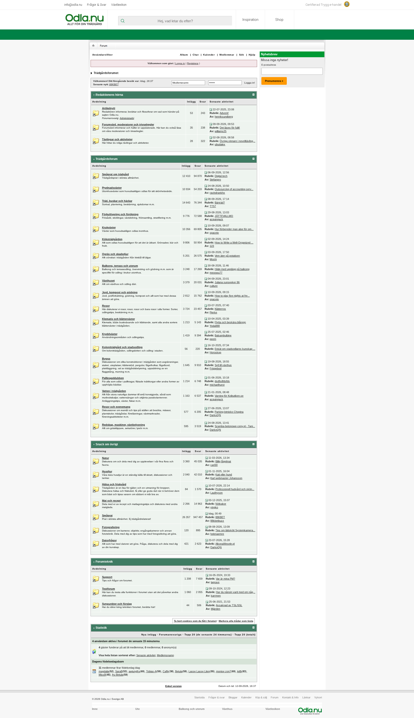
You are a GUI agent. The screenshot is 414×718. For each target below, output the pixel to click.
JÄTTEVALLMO (224, 216)
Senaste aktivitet (145, 655)
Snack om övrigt (107, 444)
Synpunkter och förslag (117, 603)
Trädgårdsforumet (106, 73)
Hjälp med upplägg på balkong (232, 269)
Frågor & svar (216, 697)
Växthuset (108, 280)
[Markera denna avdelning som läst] (95, 112)
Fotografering (111, 527)
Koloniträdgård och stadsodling (122, 347)
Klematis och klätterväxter (118, 318)
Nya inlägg (148, 634)
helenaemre (217, 533)
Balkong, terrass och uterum (120, 265)
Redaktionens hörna (109, 94)
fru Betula (117, 674)
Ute (137, 708)
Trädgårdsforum (107, 159)
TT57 (213, 206)
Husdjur (107, 471)
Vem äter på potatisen (227, 255)
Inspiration (250, 20)
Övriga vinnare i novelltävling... (237, 141)
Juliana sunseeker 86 (227, 282)
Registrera (192, 63)
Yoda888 (215, 325)
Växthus (227, 708)
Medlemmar (226, 54)
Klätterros (220, 308)
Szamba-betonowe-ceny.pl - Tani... (235, 426)
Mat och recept (111, 500)
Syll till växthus (223, 365)
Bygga (106, 358)
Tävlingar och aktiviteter (117, 139)
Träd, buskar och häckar (117, 200)
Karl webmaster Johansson (226, 478)
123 (212, 245)
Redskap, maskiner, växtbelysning (123, 424)
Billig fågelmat (223, 461)
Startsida (199, 697)
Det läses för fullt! (230, 127)
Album (184, 54)
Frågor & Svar (96, 4)
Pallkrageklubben (113, 378)
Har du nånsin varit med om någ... (235, 592)
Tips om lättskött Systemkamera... (235, 530)
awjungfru (134, 671)
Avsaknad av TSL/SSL (229, 605)
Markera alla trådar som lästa (236, 621)
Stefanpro (215, 179)
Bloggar (233, 697)
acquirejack (216, 219)
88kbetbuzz (217, 520)
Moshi (213, 259)
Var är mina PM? (225, 578)
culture (214, 285)
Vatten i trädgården (114, 391)
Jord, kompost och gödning (120, 292)
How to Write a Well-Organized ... (234, 242)
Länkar (306, 697)
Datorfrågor (109, 540)
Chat (195, 54)
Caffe (166, 671)
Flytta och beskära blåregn (230, 322)
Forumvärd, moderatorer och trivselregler (128, 124)
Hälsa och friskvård (114, 484)
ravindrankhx (217, 192)
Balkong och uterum (192, 708)
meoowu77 (216, 272)
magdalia (104, 671)
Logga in (180, 63)
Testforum (108, 588)
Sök (241, 54)
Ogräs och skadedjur (115, 254)
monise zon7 (223, 671)
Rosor (106, 305)
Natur (105, 458)
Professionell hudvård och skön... (234, 489)
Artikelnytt (108, 108)
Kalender (209, 54)
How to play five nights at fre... (232, 295)
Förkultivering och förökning (120, 214)
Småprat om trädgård (115, 174)
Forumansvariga (170, 634)
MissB (102, 674)
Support (107, 577)
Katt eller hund (223, 474)
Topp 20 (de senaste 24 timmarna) (208, 634)
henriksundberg (224, 116)
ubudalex (220, 144)
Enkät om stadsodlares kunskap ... (235, 348)
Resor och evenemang (116, 406)
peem (213, 339)
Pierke (213, 312)
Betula (178, 671)
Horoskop (215, 352)
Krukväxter (109, 227)
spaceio (214, 232)
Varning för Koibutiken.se (229, 395)
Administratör (127, 118)
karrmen (216, 595)
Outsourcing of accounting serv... (234, 189)
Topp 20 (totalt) (245, 634)
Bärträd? (220, 202)
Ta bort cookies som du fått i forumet (195, 621)
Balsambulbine (223, 335)
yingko (214, 507)
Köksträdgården (112, 239)
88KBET (114, 84)
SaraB (118, 671)
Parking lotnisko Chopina (229, 411)
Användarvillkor (102, 54)
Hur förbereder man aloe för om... (234, 229)
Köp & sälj (261, 697)
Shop (279, 20)
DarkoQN (215, 415)
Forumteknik (104, 561)
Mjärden (215, 608)
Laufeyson (216, 492)
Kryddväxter (109, 334)
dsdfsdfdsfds (222, 381)
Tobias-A (151, 671)
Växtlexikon (118, 4)
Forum (274, 697)
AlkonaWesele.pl (225, 543)
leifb (239, 671)
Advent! (224, 113)
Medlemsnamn (165, 655)
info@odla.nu (73, 4)
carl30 (214, 465)
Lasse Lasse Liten (199, 671)
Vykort (318, 697)
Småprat (107, 515)
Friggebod (215, 368)
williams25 (220, 131)
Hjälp (252, 54)
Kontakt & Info (290, 697)
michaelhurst (217, 384)
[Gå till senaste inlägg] (211, 109)
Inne (95, 708)
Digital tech (221, 176)
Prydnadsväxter (112, 187)
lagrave (215, 582)
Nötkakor (220, 503)
